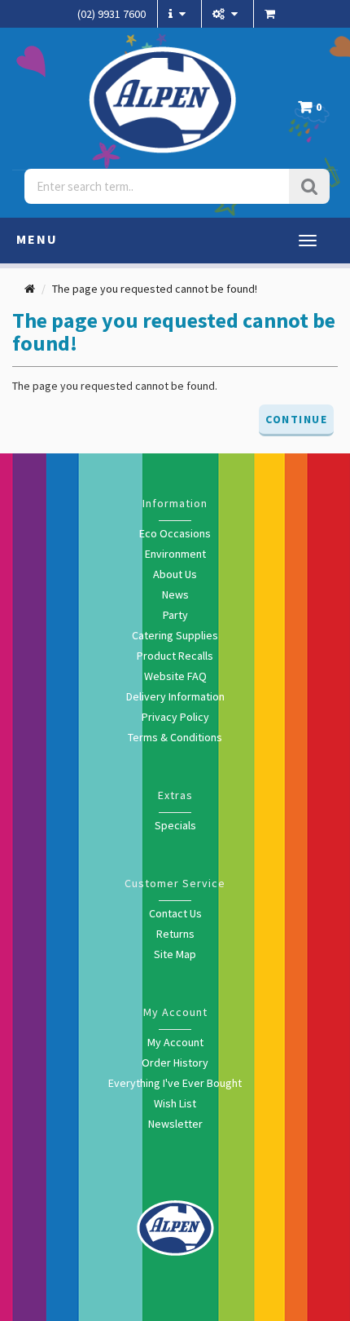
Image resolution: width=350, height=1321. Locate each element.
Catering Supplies (175, 635)
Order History (175, 1062)
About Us (175, 574)
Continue (296, 419)
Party (175, 614)
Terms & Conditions (175, 737)
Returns (175, 933)
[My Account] (227, 13)
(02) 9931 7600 (111, 14)
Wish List (175, 1103)
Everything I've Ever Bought (175, 1083)
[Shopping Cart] (271, 13)
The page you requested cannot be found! (154, 288)
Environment (175, 553)
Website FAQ (175, 676)
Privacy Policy (175, 716)
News (175, 594)
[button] (314, 111)
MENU (37, 239)
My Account (175, 1042)
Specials (175, 825)
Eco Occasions (175, 533)
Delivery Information (175, 696)
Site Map (175, 954)
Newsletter (175, 1123)
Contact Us (175, 913)
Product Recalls (175, 655)
